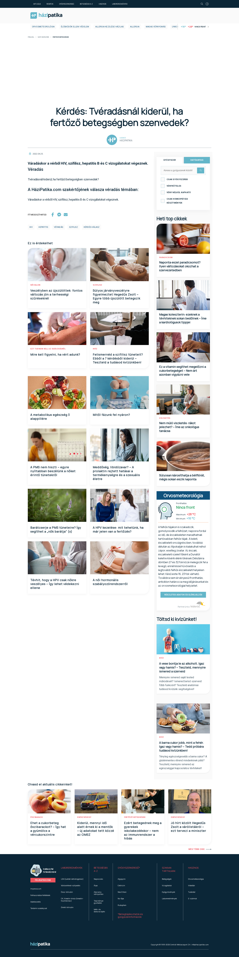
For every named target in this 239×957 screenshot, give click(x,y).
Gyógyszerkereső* (129, 867)
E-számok (192, 898)
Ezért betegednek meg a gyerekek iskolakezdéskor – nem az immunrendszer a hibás (143, 830)
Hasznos (102, 4)
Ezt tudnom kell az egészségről (48, 349)
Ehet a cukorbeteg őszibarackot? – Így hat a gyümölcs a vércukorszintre (48, 829)
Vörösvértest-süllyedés (70, 885)
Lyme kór (177, 27)
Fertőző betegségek (134, 817)
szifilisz (73, 227)
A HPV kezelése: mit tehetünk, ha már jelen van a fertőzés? (118, 529)
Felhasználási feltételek (40, 895)
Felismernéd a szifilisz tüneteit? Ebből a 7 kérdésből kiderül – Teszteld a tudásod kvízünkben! (118, 358)
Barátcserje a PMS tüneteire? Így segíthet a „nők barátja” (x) (55, 529)
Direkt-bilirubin (67, 907)
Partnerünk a (184, 606)
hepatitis (43, 227)
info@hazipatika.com (200, 944)
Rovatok (49, 4)
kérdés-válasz (92, 227)
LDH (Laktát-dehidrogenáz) (72, 879)
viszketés (164, 418)
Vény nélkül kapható (179, 192)
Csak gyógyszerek (177, 179)
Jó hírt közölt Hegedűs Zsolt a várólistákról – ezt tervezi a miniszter (188, 827)
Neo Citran (122, 892)
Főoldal (31, 37)
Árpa (96, 885)
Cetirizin (121, 885)
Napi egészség (43, 37)
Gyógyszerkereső (66, 4)
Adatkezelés (35, 902)
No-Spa (121, 898)
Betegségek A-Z (86, 4)
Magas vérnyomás (156, 27)
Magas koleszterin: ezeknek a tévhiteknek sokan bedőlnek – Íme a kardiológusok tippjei (182, 318)
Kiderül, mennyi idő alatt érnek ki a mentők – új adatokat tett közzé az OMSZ (95, 829)
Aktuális (37, 4)
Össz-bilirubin (67, 892)
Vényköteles (174, 186)
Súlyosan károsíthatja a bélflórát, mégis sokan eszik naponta (182, 477)
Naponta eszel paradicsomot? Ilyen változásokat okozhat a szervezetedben (179, 266)
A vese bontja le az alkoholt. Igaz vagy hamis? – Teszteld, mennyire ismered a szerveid (182, 667)
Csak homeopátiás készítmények (177, 201)
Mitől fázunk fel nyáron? (111, 415)
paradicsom (166, 257)
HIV (31, 227)
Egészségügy (84, 817)
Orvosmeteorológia (43, 27)
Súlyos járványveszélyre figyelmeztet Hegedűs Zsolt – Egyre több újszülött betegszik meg (116, 296)
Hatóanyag (196, 160)
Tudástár (191, 892)
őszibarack (36, 817)
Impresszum (35, 888)
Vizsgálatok (167, 885)
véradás (58, 227)
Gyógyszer (169, 160)
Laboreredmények (119, 4)
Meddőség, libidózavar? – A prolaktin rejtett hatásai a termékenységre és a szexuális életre (116, 473)
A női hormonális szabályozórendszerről (110, 582)
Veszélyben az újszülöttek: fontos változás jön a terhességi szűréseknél (56, 294)
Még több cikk (196, 849)
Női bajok (35, 285)
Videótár (191, 885)
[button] (72, 869)
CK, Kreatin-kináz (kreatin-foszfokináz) (72, 899)
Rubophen (122, 905)
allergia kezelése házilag (109, 27)
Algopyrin (122, 879)
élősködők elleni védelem (75, 27)
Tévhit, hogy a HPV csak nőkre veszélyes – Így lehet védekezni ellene (54, 584)
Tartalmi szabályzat (38, 908)
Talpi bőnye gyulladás (98, 902)
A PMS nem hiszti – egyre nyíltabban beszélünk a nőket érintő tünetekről (53, 471)
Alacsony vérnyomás (98, 893)
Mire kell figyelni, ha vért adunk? (55, 354)
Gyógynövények (168, 892)
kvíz (95, 349)
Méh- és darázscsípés (99, 910)
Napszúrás (98, 879)
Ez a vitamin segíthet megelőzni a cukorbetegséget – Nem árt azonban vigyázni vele (182, 370)
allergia (134, 27)
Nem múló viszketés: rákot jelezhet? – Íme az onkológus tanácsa (179, 427)
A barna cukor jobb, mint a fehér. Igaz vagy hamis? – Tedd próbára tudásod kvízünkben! (181, 746)
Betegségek (167, 879)
